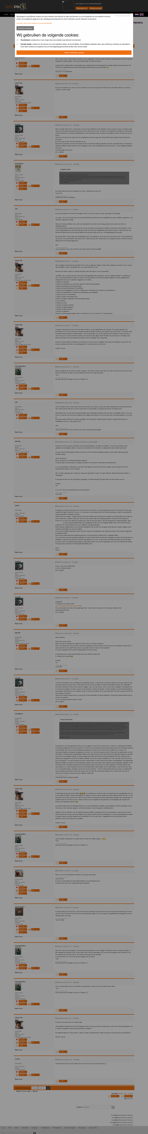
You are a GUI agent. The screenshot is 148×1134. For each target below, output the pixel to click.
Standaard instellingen (25, 28)
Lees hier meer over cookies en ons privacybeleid (34, 23)
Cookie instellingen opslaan (122, 16)
